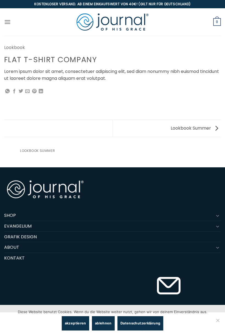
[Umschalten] (217, 215)
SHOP (10, 215)
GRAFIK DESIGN (20, 237)
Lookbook (14, 47)
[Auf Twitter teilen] (21, 91)
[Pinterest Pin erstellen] (34, 91)
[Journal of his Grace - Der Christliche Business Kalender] (112, 22)
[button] (7, 22)
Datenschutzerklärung (140, 323)
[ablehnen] (217, 322)
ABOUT (11, 247)
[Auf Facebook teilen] (14, 91)
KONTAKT (14, 258)
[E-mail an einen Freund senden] (27, 91)
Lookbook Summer (191, 128)
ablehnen (103, 323)
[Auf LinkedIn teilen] (41, 91)
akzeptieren (75, 323)
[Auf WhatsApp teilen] (7, 91)
